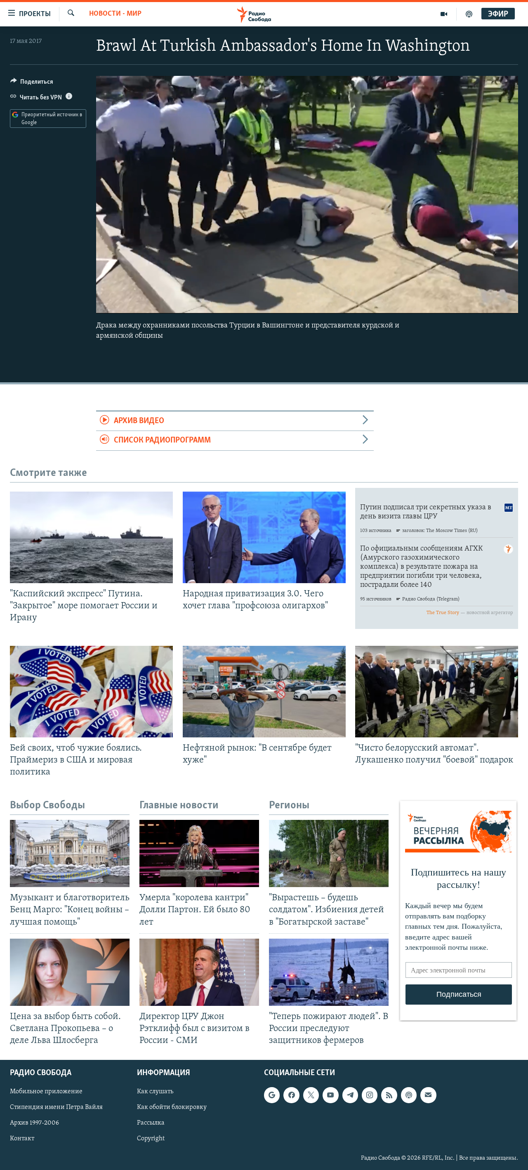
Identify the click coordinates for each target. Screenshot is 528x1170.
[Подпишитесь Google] (272, 1095)
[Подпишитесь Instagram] (369, 1095)
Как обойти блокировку (172, 1107)
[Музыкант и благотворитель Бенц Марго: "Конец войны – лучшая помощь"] (70, 853)
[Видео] (444, 14)
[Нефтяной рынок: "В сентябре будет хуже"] (264, 691)
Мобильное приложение (46, 1091)
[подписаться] (428, 1095)
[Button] (31, 84)
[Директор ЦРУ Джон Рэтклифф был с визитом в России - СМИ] (199, 972)
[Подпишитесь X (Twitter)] (311, 1095)
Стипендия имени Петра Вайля (56, 1107)
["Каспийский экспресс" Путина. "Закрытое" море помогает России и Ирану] (91, 537)
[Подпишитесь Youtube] (330, 1095)
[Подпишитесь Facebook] (291, 1095)
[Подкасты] (409, 1095)
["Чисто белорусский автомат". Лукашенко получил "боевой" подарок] (436, 691)
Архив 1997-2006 (34, 1123)
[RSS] (389, 1095)
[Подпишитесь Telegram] (350, 1095)
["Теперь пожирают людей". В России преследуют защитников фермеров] (329, 972)
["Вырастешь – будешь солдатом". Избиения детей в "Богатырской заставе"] (329, 853)
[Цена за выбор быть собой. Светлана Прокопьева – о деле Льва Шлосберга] (70, 972)
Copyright (151, 1139)
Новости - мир (115, 14)
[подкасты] (469, 14)
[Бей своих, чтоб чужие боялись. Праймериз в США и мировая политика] (91, 691)
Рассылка (151, 1123)
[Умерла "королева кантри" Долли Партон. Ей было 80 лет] (199, 853)
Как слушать (155, 1091)
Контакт (22, 1139)
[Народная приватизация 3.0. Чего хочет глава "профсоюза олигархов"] (264, 537)
